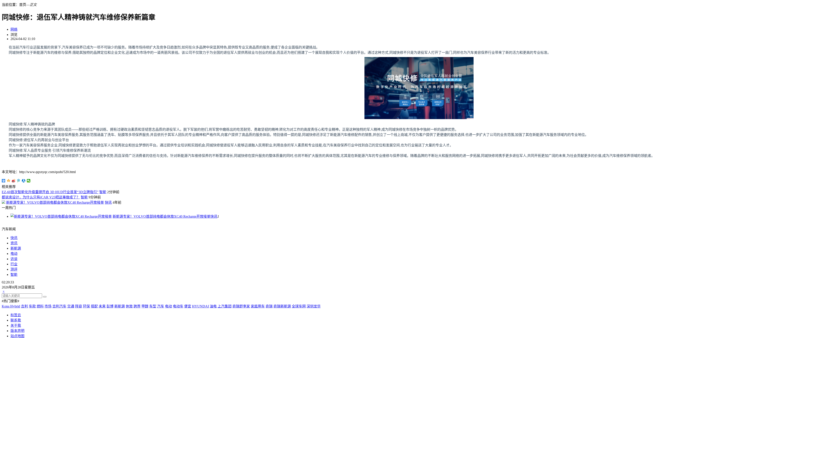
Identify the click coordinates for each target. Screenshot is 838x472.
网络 (13, 29)
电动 (13, 253)
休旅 (129, 306)
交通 (70, 306)
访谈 (13, 259)
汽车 (160, 306)
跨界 (137, 306)
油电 (213, 306)
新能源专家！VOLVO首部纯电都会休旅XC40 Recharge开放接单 (55, 202)
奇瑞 (269, 306)
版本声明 (17, 331)
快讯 (108, 202)
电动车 (178, 306)
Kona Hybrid (11, 306)
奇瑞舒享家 (241, 306)
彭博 (109, 306)
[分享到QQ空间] (8, 180)
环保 (86, 306)
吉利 (24, 306)
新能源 (15, 248)
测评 (13, 269)
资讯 (13, 243)
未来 (102, 306)
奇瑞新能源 (282, 306)
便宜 (187, 306)
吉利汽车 (59, 306)
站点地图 (17, 336)
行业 (13, 264)
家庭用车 (258, 306)
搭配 (94, 306)
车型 (152, 306)
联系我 (15, 320)
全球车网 (299, 306)
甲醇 (144, 306)
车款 (32, 306)
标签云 (15, 315)
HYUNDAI (200, 306)
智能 (102, 192)
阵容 (78, 306)
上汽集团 (225, 306)
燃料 (40, 306)
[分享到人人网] (24, 180)
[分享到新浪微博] (13, 180)
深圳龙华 (314, 306)
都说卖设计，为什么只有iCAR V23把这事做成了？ (41, 197)
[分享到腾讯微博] (19, 180)
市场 (48, 306)
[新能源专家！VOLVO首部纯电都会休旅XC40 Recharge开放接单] (61, 216)
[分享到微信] (29, 180)
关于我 (15, 325)
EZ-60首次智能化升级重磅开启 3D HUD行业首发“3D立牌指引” (50, 192)
